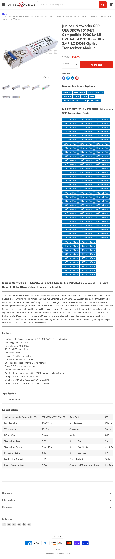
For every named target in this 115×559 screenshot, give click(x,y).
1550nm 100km (70, 270)
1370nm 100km (88, 250)
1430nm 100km (70, 258)
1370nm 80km (86, 205)
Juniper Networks (91, 100)
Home (5, 14)
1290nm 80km (102, 193)
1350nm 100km (70, 250)
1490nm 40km (86, 172)
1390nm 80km (70, 209)
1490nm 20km (102, 131)
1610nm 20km (102, 139)
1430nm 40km (86, 164)
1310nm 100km (70, 246)
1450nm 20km (70, 131)
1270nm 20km (70, 119)
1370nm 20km (102, 123)
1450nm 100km (88, 258)
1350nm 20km (86, 123)
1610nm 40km (86, 188)
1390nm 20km (70, 127)
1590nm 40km (102, 184)
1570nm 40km (70, 184)
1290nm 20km (86, 119)
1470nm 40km (102, 168)
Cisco (84, 96)
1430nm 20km (102, 127)
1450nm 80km (70, 217)
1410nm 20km (86, 127)
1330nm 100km (88, 246)
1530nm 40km (102, 176)
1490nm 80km (86, 221)
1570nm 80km (70, 233)
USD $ (56, 536)
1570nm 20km (70, 139)
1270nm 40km (70, 144)
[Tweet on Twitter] (68, 78)
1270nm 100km (70, 242)
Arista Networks (95, 92)
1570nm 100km (88, 270)
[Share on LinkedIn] (72, 78)
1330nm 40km (70, 152)
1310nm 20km (102, 119)
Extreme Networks (72, 100)
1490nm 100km (88, 262)
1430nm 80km (86, 213)
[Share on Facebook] (63, 78)
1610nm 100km (88, 274)
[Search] (103, 4)
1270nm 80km (70, 193)
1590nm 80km (102, 233)
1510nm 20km (70, 135)
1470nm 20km (86, 131)
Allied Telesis (79, 92)
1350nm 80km (102, 201)
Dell (92, 96)
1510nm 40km (70, 176)
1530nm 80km (102, 225)
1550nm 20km (102, 135)
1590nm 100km (70, 274)
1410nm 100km (88, 254)
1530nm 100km (88, 266)
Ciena (76, 96)
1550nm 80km (86, 229)
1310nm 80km (86, 197)
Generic (67, 92)
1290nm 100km (88, 242)
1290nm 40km (102, 144)
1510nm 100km (70, 266)
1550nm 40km (86, 180)
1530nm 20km (86, 135)
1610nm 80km (86, 237)
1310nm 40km (86, 148)
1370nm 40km (86, 156)
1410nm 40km (102, 160)
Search (57, 550)
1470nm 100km (70, 262)
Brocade (67, 96)
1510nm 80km (70, 225)
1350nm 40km (102, 152)
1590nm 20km (86, 139)
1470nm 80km (102, 217)
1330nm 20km (70, 123)
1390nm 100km (70, 254)
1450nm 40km (70, 168)
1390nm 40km (70, 160)
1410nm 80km (102, 209)
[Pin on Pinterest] (77, 78)
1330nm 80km (70, 201)
